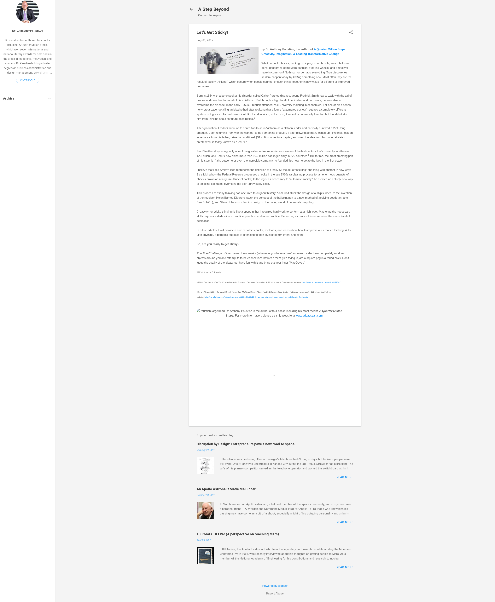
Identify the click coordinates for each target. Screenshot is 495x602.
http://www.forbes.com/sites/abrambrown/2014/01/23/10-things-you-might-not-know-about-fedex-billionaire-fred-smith (256, 297)
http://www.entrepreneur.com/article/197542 (321, 282)
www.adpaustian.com (309, 315)
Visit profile (27, 80)
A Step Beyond (213, 9)
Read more (344, 477)
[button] (351, 32)
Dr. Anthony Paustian (27, 31)
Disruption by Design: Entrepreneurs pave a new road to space (245, 444)
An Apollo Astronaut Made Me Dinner (226, 489)
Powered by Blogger (275, 586)
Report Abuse (275, 593)
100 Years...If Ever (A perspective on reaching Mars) (238, 534)
